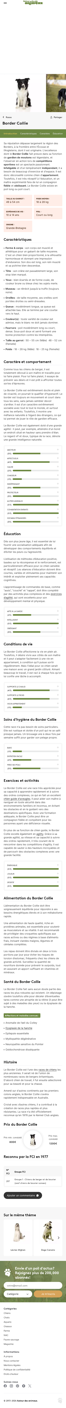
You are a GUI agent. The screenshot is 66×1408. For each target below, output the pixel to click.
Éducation (58, 133)
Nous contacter (11, 1360)
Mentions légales (12, 1365)
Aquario (7, 1322)
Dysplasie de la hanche (19, 1028)
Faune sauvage (11, 1339)
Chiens (7, 1313)
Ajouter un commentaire (21, 1195)
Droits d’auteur (11, 1374)
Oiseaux (8, 1326)
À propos (8, 1356)
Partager (58, 117)
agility (39, 833)
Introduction (10, 133)
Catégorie (12, 1293)
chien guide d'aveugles (17, 798)
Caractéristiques (28, 133)
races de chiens (48, 1069)
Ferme (7, 1330)
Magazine (9, 1344)
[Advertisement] (33, 39)
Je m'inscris (48, 1293)
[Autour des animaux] (33, 2)
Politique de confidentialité (17, 1369)
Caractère (45, 133)
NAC (6, 1335)
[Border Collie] (23, 93)
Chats (7, 1317)
